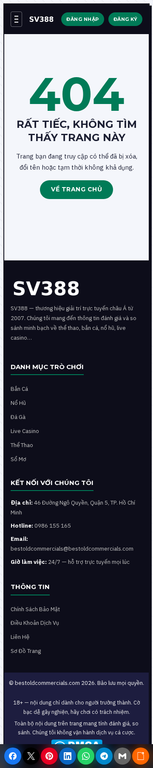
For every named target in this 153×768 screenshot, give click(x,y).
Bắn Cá (19, 389)
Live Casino (25, 431)
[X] (31, 756)
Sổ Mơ (18, 459)
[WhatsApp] (85, 756)
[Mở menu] (16, 19)
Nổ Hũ (18, 403)
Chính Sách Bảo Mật (35, 609)
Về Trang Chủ (76, 189)
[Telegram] (104, 756)
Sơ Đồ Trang (26, 651)
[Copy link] (140, 756)
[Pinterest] (49, 756)
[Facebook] (12, 756)
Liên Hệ (20, 637)
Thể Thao (22, 445)
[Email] (122, 756)
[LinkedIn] (67, 756)
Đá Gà (18, 417)
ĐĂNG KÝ (125, 19)
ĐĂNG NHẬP (82, 19)
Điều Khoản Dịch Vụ (35, 623)
